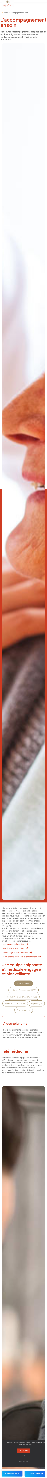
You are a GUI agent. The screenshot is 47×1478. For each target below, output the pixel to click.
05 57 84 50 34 (36, 1474)
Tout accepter (23, 1450)
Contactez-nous (12, 1474)
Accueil (2, 13)
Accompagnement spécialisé (15, 952)
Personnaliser (23, 1461)
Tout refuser (23, 1456)
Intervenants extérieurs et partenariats (20, 957)
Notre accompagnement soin (16, 13)
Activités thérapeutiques (13, 948)
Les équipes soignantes (13, 944)
